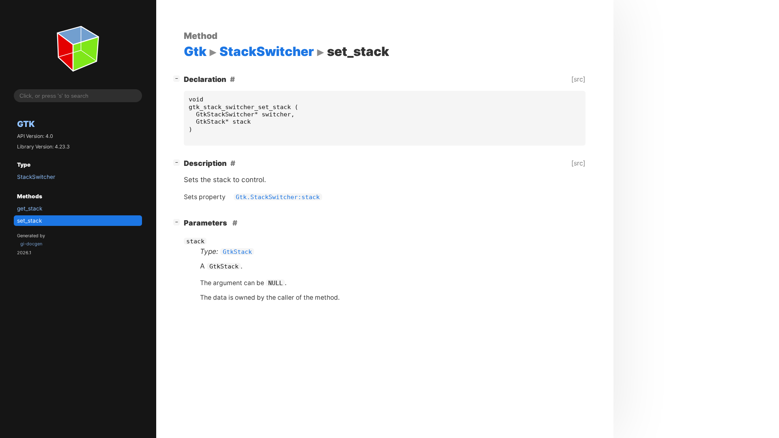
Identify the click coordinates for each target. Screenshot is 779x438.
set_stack (29, 220)
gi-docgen (31, 244)
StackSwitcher (36, 177)
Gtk (26, 124)
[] (178, 78)
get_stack (29, 208)
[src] (578, 79)
